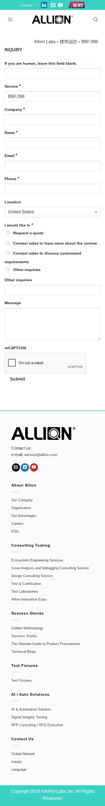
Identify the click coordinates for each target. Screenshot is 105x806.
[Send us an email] (53, 5)
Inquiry (16, 762)
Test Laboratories (24, 592)
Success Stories (24, 636)
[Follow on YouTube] (60, 5)
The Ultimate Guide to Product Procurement (45, 644)
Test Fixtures (21, 680)
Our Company (22, 500)
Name (11, 132)
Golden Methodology (27, 628)
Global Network (23, 754)
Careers (17, 524)
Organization (21, 508)
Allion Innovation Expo (28, 599)
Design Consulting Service (31, 576)
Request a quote (28, 233)
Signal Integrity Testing (29, 717)
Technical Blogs (23, 652)
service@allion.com (40, 455)
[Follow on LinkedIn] (25, 467)
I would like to (19, 225)
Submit (17, 379)
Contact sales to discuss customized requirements (43, 257)
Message (13, 303)
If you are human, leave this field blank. (41, 63)
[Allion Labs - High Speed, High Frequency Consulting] (53, 19)
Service (13, 86)
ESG (15, 531)
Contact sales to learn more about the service (54, 243)
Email (11, 155)
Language (26, 5)
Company (15, 109)
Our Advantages (23, 516)
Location (13, 202)
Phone (12, 178)
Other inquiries (26, 269)
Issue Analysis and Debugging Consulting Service (50, 568)
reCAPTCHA (15, 348)
